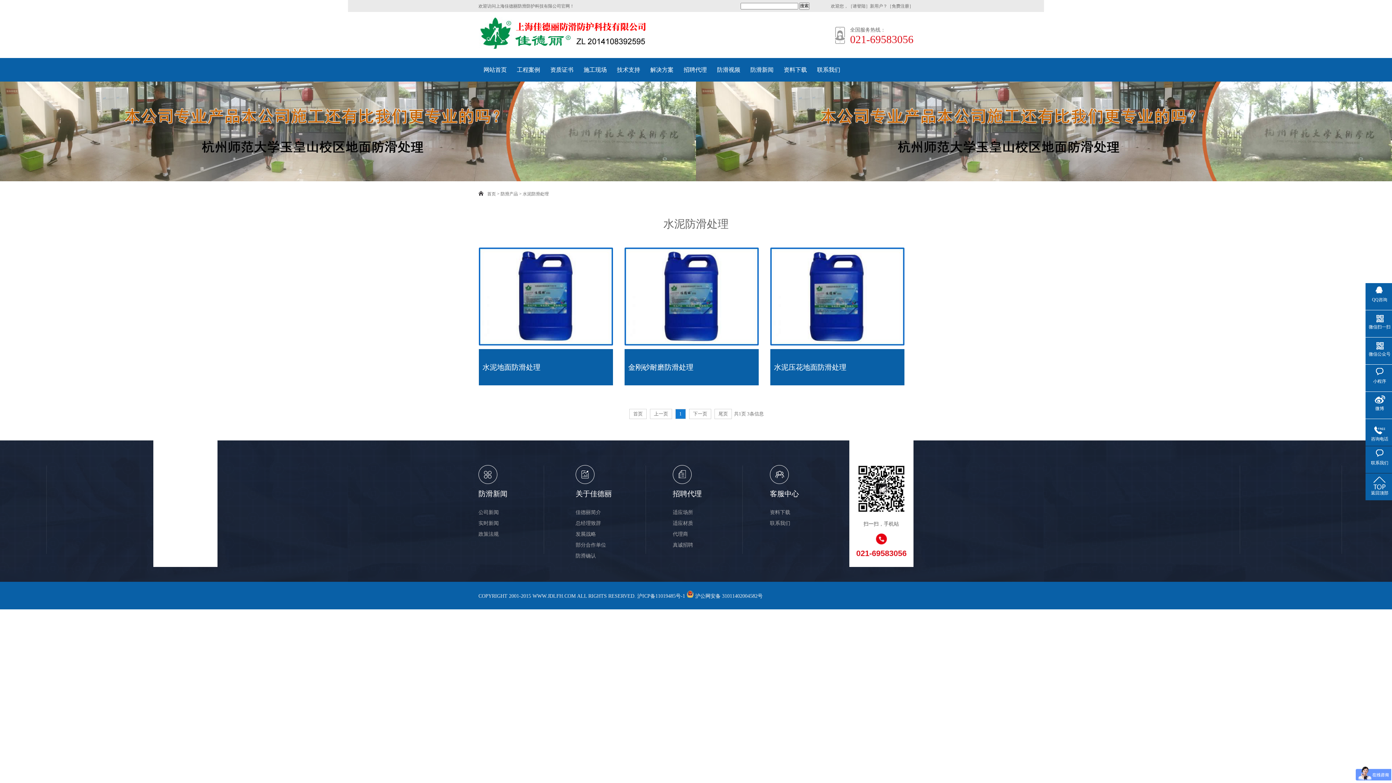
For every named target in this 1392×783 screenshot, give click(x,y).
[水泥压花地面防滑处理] (837, 344)
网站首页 (495, 70)
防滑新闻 (762, 70)
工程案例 (528, 70)
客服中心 (784, 494)
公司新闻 (488, 512)
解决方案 (662, 70)
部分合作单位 (591, 545)
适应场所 (683, 512)
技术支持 (628, 70)
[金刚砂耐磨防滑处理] (692, 344)
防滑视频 (728, 70)
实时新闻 (488, 523)
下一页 (700, 414)
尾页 (723, 414)
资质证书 (561, 70)
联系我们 (828, 70)
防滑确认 (586, 556)
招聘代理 (695, 70)
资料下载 (795, 70)
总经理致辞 (588, 523)
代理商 (680, 534)
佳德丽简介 (588, 512)
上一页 (661, 414)
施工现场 (595, 70)
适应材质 (683, 523)
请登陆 (859, 6)
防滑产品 (509, 193)
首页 (491, 193)
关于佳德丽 (594, 494)
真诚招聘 (683, 545)
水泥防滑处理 (536, 193)
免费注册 (900, 6)
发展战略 (586, 534)
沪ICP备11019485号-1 (661, 596)
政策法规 (488, 534)
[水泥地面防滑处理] (546, 344)
